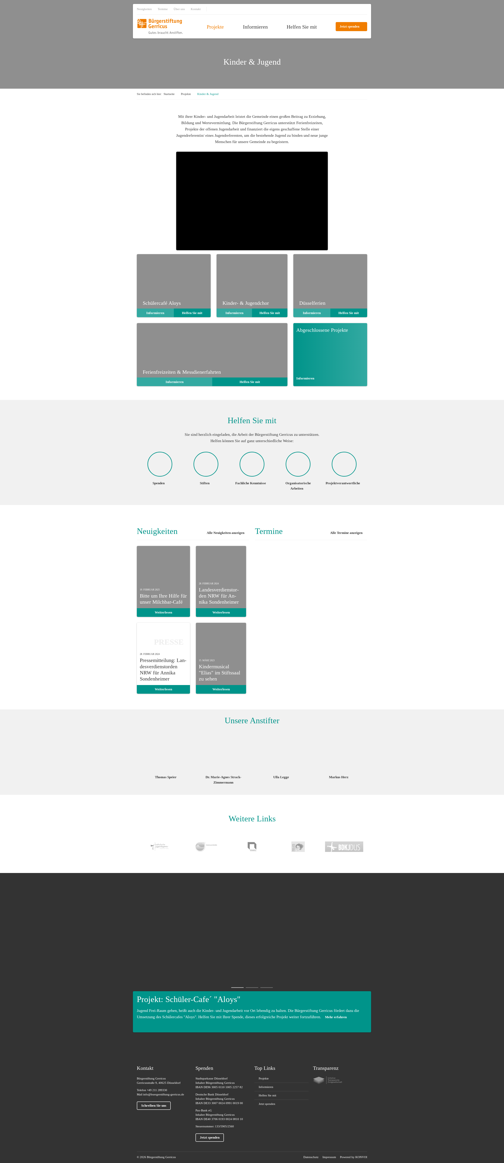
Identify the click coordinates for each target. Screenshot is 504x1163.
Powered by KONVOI (353, 1157)
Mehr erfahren (336, 1017)
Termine (163, 9)
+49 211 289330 (157, 1090)
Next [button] (365, 750)
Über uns (179, 9)
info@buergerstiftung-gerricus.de (163, 1094)
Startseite (169, 94)
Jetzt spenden (349, 26)
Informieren (255, 27)
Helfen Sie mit (302, 27)
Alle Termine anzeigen (346, 533)
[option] (166, 755)
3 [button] (266, 987)
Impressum (329, 1157)
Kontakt (196, 9)
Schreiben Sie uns (153, 1105)
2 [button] (252, 987)
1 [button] (237, 987)
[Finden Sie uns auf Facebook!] (215, 9)
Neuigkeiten (144, 9)
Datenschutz (311, 1157)
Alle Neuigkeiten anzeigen (225, 533)
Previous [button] (139, 750)
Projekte (215, 27)
